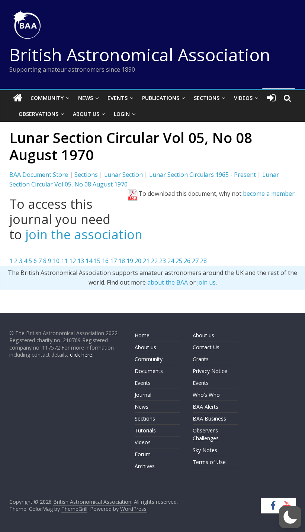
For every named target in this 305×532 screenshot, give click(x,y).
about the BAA (167, 282)
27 (195, 261)
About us (145, 347)
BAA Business (209, 418)
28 (203, 261)
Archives (145, 466)
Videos (243, 97)
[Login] (271, 98)
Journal (143, 394)
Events (117, 97)
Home (142, 335)
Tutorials (145, 430)
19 (129, 261)
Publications (160, 97)
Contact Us (206, 347)
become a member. (269, 193)
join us (206, 282)
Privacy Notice (210, 370)
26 (187, 261)
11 (64, 261)
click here (81, 354)
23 (162, 261)
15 (97, 261)
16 (105, 261)
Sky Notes (205, 450)
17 (113, 261)
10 (56, 261)
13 (80, 261)
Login (122, 113)
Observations (38, 113)
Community (47, 97)
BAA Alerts (205, 406)
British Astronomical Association (139, 54)
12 (72, 261)
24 (170, 261)
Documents (149, 370)
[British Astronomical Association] (17, 98)
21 (146, 261)
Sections (206, 97)
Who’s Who (206, 394)
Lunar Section (123, 175)
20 (138, 261)
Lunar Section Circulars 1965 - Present (202, 175)
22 (154, 261)
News (85, 97)
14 (89, 261)
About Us (86, 113)
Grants (201, 359)
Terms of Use (209, 462)
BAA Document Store (38, 175)
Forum (143, 454)
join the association (83, 234)
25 (179, 261)
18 (121, 261)
